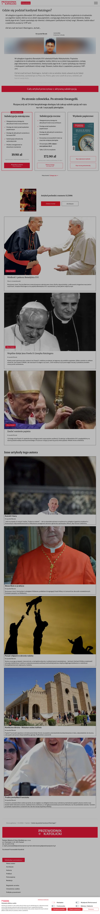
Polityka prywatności (43, 899)
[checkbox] (53, 902)
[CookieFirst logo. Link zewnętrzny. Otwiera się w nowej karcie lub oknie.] (5, 901)
